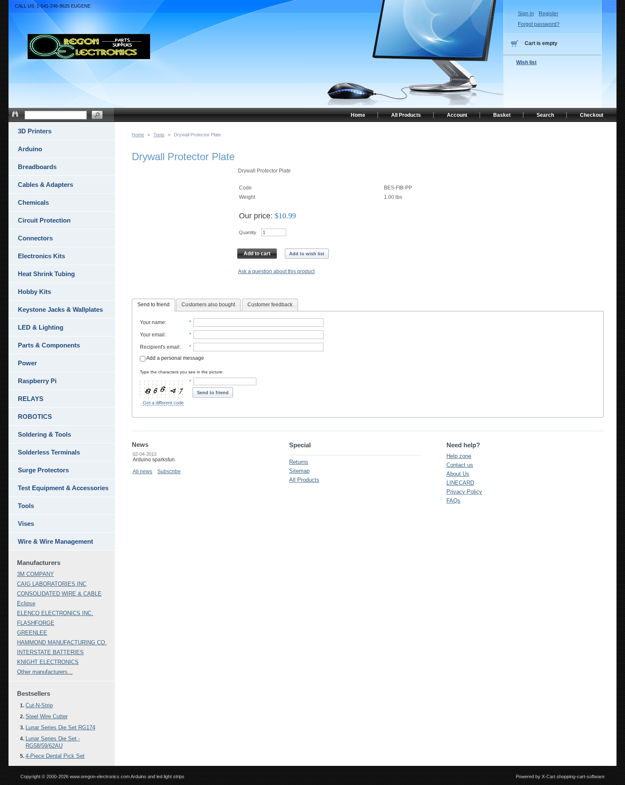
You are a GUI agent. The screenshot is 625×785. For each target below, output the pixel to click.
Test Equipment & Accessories (63, 487)
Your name (152, 322)
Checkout (591, 115)
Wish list (526, 62)
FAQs (453, 500)
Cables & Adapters (45, 184)
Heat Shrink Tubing (46, 273)
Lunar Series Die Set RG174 (60, 727)
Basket (502, 115)
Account (457, 115)
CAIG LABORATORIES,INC (51, 584)
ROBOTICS (35, 416)
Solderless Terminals (49, 452)
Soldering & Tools (44, 434)
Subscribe (169, 471)
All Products (304, 480)
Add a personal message (174, 358)
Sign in (526, 14)
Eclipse (26, 603)
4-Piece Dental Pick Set (55, 756)
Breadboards (37, 166)
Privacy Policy (464, 492)
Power (27, 363)
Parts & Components (49, 345)
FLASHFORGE (35, 623)
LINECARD (460, 483)
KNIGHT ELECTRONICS (48, 662)
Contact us (459, 465)
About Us (457, 474)
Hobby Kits (34, 291)
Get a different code (163, 402)
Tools (159, 134)
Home (138, 134)
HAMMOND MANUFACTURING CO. (62, 642)
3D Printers (34, 131)
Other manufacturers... (45, 672)
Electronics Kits (41, 256)
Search (545, 115)
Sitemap (299, 471)
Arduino (30, 148)
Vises (26, 523)
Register (548, 14)
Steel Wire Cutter (47, 716)
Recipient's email (159, 347)
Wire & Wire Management (55, 541)
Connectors (35, 238)
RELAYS (30, 398)
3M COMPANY (35, 574)
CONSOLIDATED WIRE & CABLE (59, 593)
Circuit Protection (44, 220)
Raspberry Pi (37, 380)
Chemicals (33, 202)
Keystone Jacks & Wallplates (60, 309)
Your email (152, 335)
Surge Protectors (43, 470)
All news (142, 471)
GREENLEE (32, 633)
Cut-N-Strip (39, 705)
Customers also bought (208, 305)
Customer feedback (270, 305)
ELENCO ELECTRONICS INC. (55, 613)
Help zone (458, 456)
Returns (298, 462)
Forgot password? (539, 24)
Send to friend (153, 305)
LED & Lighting (40, 327)
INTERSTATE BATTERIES (50, 652)
